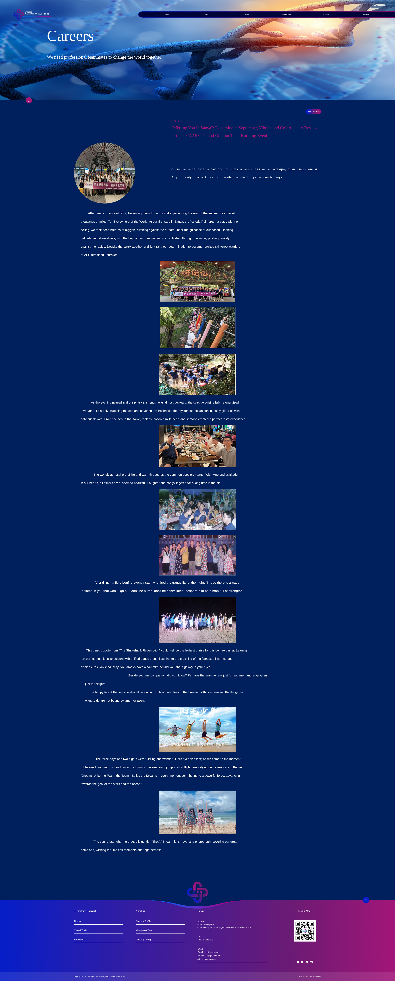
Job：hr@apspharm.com (207, 959)
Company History (143, 939)
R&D (207, 14)
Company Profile (143, 921)
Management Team (144, 930)
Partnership (286, 14)
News (247, 14)
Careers (326, 14)
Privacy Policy (315, 976)
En (381, 5)
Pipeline (77, 921)
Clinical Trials (80, 930)
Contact (366, 14)
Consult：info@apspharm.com (209, 952)
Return (316, 111)
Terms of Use (303, 976)
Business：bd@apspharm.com (209, 955)
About (167, 14)
